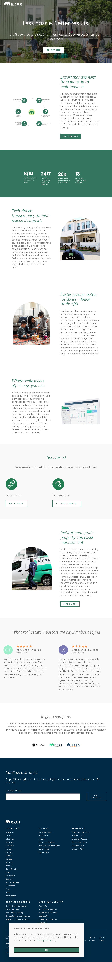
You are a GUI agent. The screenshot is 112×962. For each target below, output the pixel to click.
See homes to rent (66, 503)
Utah (8, 892)
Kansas (9, 859)
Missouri (9, 862)
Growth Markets (12, 909)
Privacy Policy (44, 940)
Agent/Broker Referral (48, 912)
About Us (43, 906)
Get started (16, 503)
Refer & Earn (44, 835)
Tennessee (10, 885)
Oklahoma (10, 875)
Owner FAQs (44, 852)
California (10, 842)
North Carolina (12, 869)
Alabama (10, 832)
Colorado (10, 845)
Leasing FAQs (77, 849)
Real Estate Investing (14, 912)
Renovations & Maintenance (18, 916)
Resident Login (78, 835)
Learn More (70, 604)
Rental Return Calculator (16, 906)
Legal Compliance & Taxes (17, 919)
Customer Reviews (47, 842)
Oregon (9, 879)
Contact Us (43, 916)
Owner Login (44, 849)
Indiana (9, 855)
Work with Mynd (45, 832)
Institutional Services (48, 909)
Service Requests (79, 842)
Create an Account (80, 839)
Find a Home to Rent (80, 832)
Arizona (9, 835)
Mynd (7, 3)
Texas (8, 889)
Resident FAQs (78, 845)
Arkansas (10, 839)
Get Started (53, 50)
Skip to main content (1, 12)
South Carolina (12, 882)
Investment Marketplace (49, 845)
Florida (8, 849)
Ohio (8, 872)
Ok (46, 950)
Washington (11, 896)
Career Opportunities (48, 919)
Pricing (42, 839)
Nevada (9, 865)
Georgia (9, 852)
